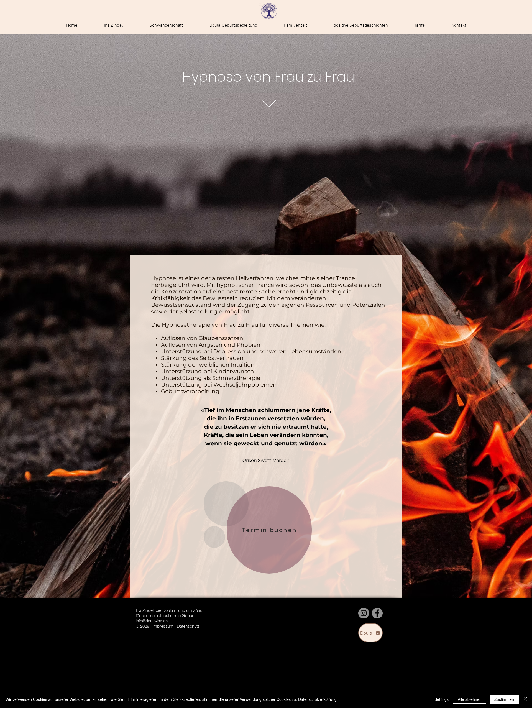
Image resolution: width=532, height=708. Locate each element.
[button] (166, 25)
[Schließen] (525, 699)
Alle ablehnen (470, 699)
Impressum (162, 626)
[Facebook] (377, 613)
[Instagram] (363, 613)
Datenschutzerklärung (317, 699)
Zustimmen (504, 699)
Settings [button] (441, 699)
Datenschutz (188, 626)
